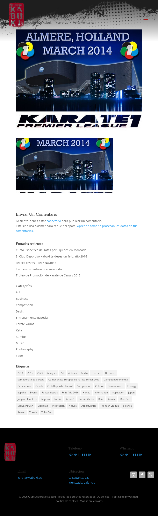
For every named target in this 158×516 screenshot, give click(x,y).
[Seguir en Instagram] (133, 475)
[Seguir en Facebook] (142, 475)
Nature (73, 405)
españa (21, 392)
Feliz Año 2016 (70, 392)
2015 (30, 373)
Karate (58, 399)
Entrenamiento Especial (32, 317)
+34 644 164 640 (80, 454)
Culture (99, 386)
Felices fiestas (50, 392)
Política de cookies (67, 501)
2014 (20, 373)
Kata (19, 330)
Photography (24, 349)
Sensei (21, 412)
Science (127, 405)
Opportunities (88, 405)
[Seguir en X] (151, 475)
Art (18, 292)
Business (22, 299)
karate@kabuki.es (29, 478)
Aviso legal (103, 496)
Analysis (52, 373)
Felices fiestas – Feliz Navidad (36, 263)
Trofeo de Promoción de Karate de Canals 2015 (48, 275)
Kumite (21, 337)
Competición (24, 305)
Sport (19, 356)
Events (34, 392)
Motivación (58, 405)
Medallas (42, 405)
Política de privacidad (125, 496)
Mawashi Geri (25, 405)
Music (20, 343)
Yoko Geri (46, 412)
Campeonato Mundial (116, 379)
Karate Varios (25, 324)
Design (20, 311)
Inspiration (118, 392)
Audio (84, 373)
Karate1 (70, 399)
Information (101, 392)
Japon (131, 392)
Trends (33, 412)
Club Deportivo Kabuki (60, 386)
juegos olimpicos (27, 399)
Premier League (110, 405)
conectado (54, 221)
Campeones (24, 386)
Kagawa (45, 399)
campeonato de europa (30, 379)
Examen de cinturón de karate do (39, 269)
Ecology (131, 386)
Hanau (86, 392)
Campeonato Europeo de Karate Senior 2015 (74, 379)
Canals (39, 386)
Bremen (96, 373)
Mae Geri (125, 399)
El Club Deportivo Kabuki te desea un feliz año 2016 (51, 256)
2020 (40, 373)
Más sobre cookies (91, 501)
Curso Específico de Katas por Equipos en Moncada (51, 250)
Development (115, 386)
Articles (72, 373)
